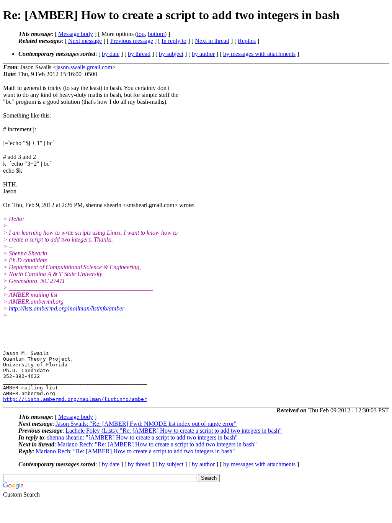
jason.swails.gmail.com (84, 67)
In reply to (174, 41)
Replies (247, 41)
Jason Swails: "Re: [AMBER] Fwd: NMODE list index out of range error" (146, 423)
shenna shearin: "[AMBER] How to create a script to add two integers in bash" (142, 437)
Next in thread (212, 41)
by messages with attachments (259, 54)
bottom (156, 34)
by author (203, 54)
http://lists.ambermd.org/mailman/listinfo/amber (66, 308)
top (141, 34)
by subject (171, 54)
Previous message (131, 41)
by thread (139, 54)
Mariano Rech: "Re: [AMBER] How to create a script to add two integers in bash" (157, 444)
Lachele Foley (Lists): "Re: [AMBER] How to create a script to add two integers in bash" (173, 430)
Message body (75, 34)
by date (110, 54)
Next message (85, 41)
